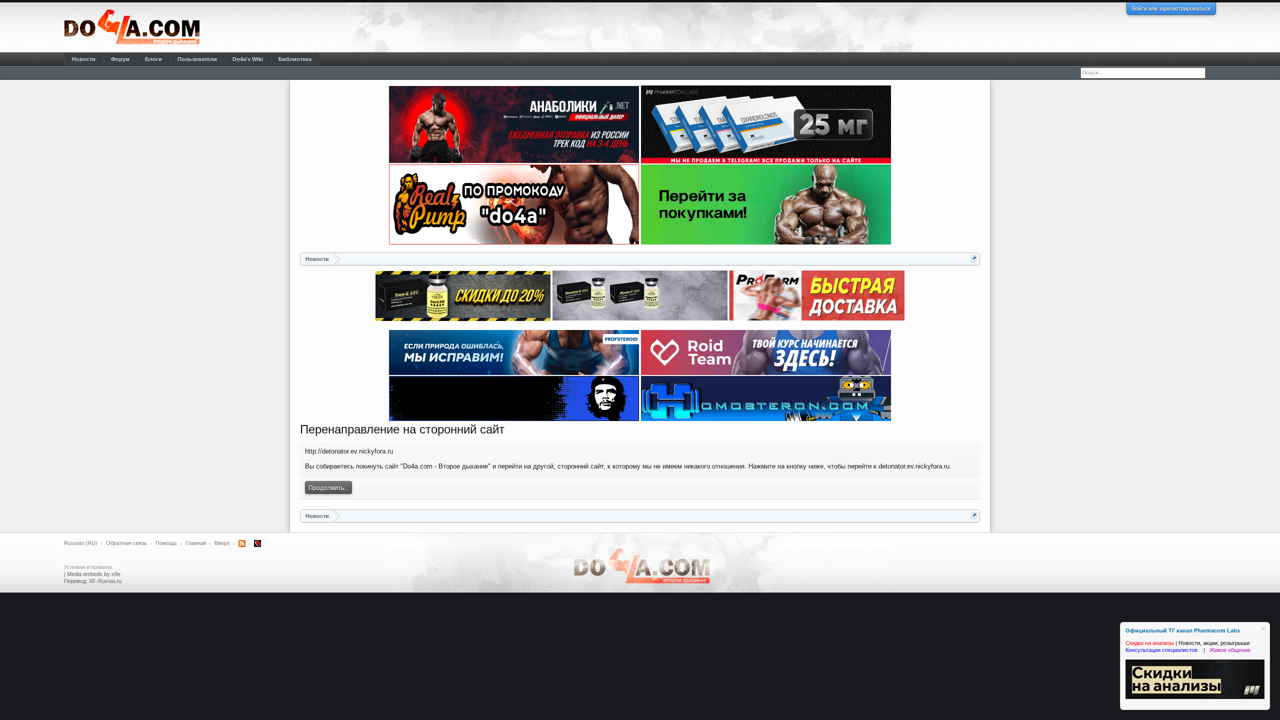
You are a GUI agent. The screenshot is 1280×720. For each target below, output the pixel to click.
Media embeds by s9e (93, 574)
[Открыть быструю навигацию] (973, 259)
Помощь (166, 543)
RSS (242, 543)
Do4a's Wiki (247, 59)
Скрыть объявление (1263, 628)
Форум (120, 59)
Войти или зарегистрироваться (1171, 9)
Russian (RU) (81, 543)
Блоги (153, 59)
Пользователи (197, 59)
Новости (84, 59)
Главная (196, 543)
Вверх (222, 543)
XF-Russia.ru (105, 581)
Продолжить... (328, 488)
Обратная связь (126, 543)
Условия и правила (88, 567)
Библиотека (295, 59)
